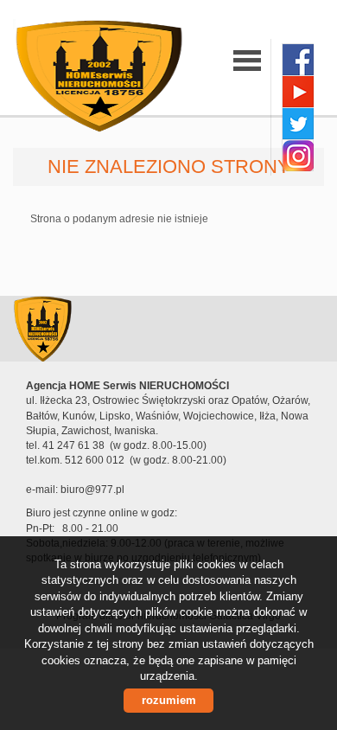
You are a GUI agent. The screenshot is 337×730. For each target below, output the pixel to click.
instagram (298, 155)
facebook (298, 59)
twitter (298, 123)
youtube (298, 91)
